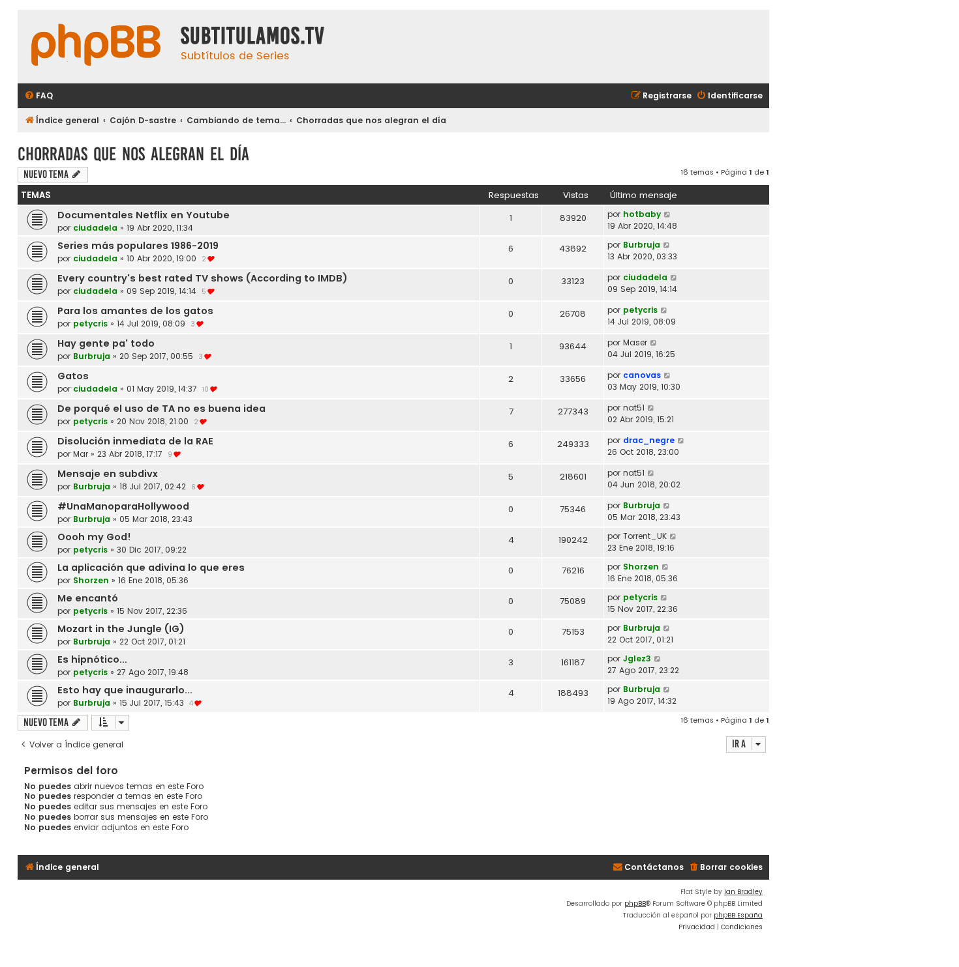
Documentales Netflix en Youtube (143, 215)
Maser (635, 342)
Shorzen (91, 580)
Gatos (73, 375)
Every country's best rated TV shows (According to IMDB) (202, 278)
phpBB (635, 903)
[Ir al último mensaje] (667, 214)
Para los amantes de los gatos (135, 310)
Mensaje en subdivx (107, 473)
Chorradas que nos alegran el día (133, 154)
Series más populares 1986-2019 (138, 245)
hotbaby (642, 214)
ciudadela (95, 227)
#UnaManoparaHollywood (123, 506)
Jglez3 (637, 658)
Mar (80, 453)
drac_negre (649, 440)
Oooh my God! (94, 536)
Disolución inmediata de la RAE (135, 441)
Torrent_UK (645, 535)
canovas (642, 375)
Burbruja (641, 244)
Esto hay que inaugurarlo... (124, 690)
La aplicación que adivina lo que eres (151, 567)
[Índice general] (96, 46)
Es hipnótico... (92, 659)
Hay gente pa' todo (106, 343)
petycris (90, 323)
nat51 (634, 407)
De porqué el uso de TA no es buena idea (161, 408)
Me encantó (87, 598)
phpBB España (738, 915)
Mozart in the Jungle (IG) (121, 628)
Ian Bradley (743, 892)
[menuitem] (38, 96)
